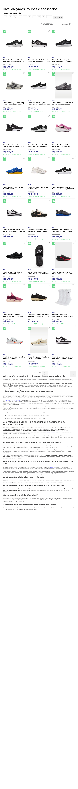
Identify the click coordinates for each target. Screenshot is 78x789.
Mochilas (52, 490)
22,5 (15, 35)
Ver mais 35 (58, 35)
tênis (6, 418)
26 (30, 35)
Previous (12, 547)
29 (43, 35)
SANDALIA (37, 16)
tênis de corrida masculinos (14, 423)
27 (34, 35)
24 (20, 35)
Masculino (68, 16)
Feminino (52, 16)
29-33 (49, 35)
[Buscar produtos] (74, 11)
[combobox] (39, 11)
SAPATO (23, 16)
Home (2, 23)
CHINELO (10, 16)
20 (6, 35)
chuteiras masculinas (51, 455)
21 (10, 35)
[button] (40, 31)
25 (25, 35)
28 (39, 35)
